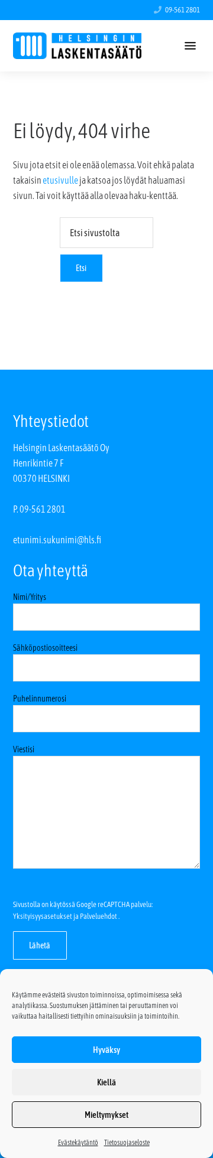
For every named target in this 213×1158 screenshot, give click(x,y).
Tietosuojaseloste (127, 1143)
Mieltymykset (106, 1115)
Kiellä (106, 1082)
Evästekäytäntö (78, 1143)
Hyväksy (106, 1050)
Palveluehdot (98, 916)
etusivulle (60, 180)
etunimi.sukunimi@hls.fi (57, 539)
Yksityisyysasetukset (42, 916)
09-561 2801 (182, 9)
